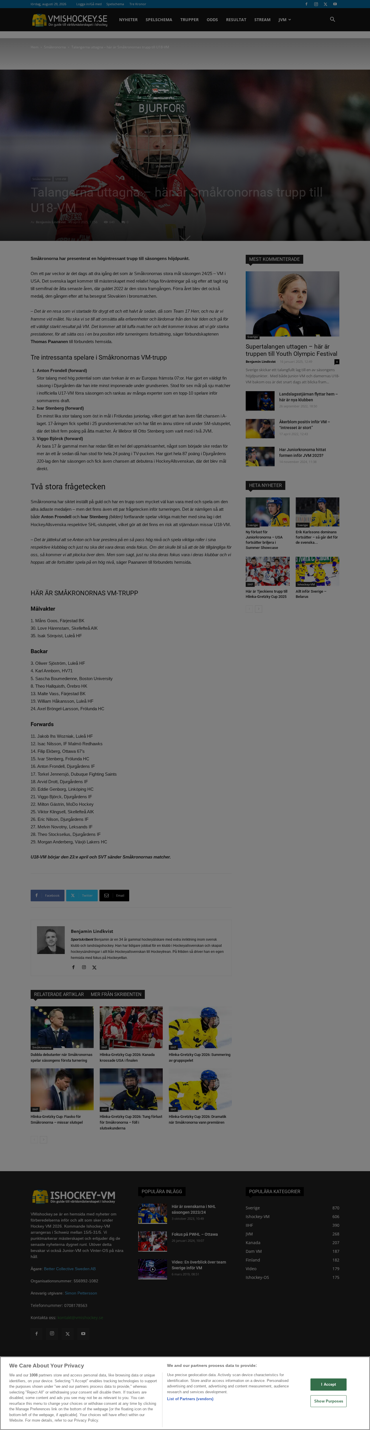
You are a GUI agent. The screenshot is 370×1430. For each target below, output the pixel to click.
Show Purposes (328, 1401)
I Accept (328, 1384)
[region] (185, 1393)
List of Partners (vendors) (190, 1399)
